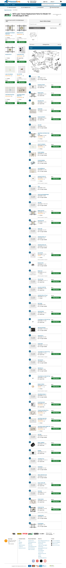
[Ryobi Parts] (25, 534)
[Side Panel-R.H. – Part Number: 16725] (33, 362)
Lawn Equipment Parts (32, 546)
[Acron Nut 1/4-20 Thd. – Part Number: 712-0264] (33, 289)
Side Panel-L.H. (40, 368)
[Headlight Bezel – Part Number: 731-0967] (33, 518)
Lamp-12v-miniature (9, 74)
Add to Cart (11, 42)
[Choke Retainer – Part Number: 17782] (33, 526)
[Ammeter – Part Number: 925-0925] (33, 453)
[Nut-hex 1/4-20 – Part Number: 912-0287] (33, 265)
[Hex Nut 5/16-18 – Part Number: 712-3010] (10, 49)
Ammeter (39, 450)
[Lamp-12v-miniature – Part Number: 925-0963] (10, 69)
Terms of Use (40, 552)
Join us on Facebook (56, 540)
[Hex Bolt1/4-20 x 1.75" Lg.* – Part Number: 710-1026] (33, 298)
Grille (39, 186)
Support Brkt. (40, 343)
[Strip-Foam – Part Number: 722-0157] (33, 493)
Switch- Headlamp (41, 442)
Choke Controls (40, 499)
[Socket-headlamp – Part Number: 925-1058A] (33, 154)
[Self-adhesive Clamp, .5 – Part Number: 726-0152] (33, 396)
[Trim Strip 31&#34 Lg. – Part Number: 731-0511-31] (33, 461)
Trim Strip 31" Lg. (41, 458)
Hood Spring (40, 466)
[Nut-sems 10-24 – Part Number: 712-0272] (33, 103)
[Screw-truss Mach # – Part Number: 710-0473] (33, 119)
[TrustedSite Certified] (51, 566)
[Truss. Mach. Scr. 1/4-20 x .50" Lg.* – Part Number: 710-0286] (33, 322)
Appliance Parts (31, 540)
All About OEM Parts (42, 542)
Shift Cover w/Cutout (41, 327)
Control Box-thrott (20, 54)
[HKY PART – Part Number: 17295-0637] (33, 437)
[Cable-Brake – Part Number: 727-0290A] (33, 111)
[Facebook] (33, 561)
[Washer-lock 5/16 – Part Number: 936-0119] (21, 28)
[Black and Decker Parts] (13, 534)
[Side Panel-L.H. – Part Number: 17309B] (33, 370)
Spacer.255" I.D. (40, 335)
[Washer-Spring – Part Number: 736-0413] (33, 95)
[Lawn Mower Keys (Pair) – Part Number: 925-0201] (10, 90)
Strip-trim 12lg (40, 279)
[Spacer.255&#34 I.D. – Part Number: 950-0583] (33, 338)
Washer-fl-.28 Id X (41, 384)
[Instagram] (37, 561)
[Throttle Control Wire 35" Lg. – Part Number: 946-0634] (33, 412)
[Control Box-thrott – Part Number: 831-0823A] (21, 49)
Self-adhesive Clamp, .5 (42, 394)
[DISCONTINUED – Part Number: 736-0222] (33, 314)
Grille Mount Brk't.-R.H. (42, 244)
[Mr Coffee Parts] (41, 534)
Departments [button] (6, 4)
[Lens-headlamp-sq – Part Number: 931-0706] (33, 171)
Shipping (20, 542)
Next (59, 44)
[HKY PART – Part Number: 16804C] (33, 127)
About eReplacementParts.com (43, 540)
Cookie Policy (40, 546)
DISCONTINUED (41, 311)
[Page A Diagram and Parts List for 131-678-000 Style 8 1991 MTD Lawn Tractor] (45, 62)
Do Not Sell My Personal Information (42, 549)
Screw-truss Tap (41, 507)
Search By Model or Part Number (48, 4)
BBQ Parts (30, 543)
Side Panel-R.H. (40, 359)
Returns (20, 543)
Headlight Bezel (41, 515)
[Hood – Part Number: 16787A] (33, 79)
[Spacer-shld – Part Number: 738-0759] (33, 231)
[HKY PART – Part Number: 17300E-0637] (33, 205)
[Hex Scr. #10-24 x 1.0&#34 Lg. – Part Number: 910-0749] (33, 477)
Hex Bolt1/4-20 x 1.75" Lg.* (42, 295)
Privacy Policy (40, 543)
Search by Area (53, 28)
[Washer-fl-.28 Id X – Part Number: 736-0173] (33, 387)
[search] (60, 4)
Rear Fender (40, 303)
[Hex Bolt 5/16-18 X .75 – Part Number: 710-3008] (33, 180)
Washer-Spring (40, 92)
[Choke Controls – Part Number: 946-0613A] (33, 501)
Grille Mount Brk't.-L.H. (42, 236)
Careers (39, 554)
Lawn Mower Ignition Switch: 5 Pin (21, 95)
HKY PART (39, 124)
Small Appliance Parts (32, 542)
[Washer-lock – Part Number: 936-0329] (33, 273)
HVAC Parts (30, 545)
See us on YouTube (56, 545)
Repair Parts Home (7, 10)
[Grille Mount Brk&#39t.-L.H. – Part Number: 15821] (33, 239)
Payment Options (22, 545)
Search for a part (33, 24)
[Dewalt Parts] (19, 534)
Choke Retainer (40, 523)
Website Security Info (42, 553)
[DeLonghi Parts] (36, 534)
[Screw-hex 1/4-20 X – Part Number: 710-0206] (33, 87)
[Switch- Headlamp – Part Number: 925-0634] (33, 445)
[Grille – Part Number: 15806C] (33, 189)
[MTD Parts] (30, 534)
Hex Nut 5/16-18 (8, 54)
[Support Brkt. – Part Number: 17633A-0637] (33, 346)
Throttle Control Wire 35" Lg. (43, 410)
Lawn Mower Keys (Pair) (9, 94)
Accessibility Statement (42, 557)
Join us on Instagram (56, 542)
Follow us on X (55, 543)
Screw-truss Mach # (41, 116)
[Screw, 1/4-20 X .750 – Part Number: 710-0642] (33, 485)
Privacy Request (41, 550)
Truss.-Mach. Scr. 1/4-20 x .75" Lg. (44, 351)
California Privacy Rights (42, 545)
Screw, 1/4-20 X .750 (41, 482)
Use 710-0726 (19, 74)
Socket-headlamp (41, 152)
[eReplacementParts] (12, 1)
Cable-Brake (40, 108)
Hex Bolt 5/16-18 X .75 (42, 176)
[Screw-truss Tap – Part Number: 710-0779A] (33, 510)
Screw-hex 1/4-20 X (41, 84)
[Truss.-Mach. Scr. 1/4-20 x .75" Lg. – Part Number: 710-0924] (33, 354)
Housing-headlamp (41, 160)
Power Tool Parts (31, 549)
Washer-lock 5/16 (20, 32)
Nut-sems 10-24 (41, 100)
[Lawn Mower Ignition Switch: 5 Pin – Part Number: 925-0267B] (21, 90)
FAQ (19, 540)
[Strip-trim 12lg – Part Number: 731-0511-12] (33, 281)
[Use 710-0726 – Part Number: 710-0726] (21, 69)
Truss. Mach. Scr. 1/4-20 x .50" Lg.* (44, 319)
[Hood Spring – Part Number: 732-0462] (33, 469)
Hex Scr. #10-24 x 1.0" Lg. (42, 474)
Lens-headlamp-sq (41, 168)
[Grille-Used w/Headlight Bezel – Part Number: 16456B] (33, 197)
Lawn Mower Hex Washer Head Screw (10, 33)
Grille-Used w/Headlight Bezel (43, 194)
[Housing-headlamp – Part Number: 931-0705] (33, 163)
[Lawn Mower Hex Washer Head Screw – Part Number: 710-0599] (10, 28)
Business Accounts (22, 548)
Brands (13, 4)
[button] (61, 2)
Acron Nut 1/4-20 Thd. (42, 287)
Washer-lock (40, 270)
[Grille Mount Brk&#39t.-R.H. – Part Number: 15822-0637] (33, 247)
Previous (32, 44)
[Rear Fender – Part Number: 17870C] (33, 306)
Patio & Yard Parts (31, 548)
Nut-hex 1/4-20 (40, 262)
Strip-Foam (40, 491)
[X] (41, 561)
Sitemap (39, 556)
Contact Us (21, 546)
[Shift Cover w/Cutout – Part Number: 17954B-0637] (33, 330)
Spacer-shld (40, 228)
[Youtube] (45, 561)
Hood (39, 76)
